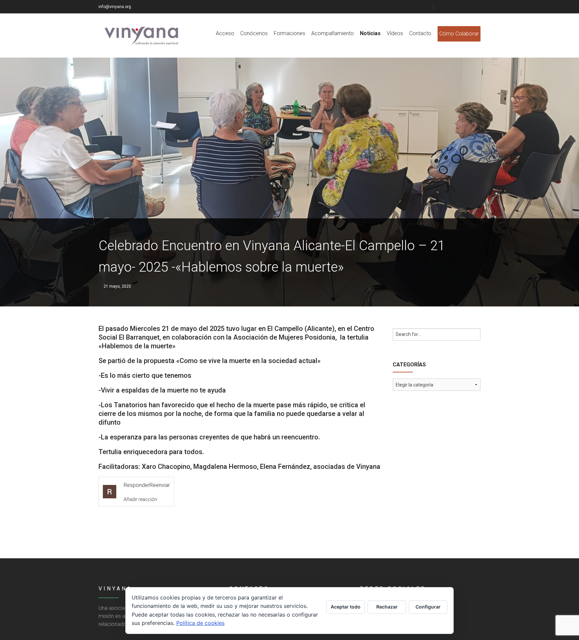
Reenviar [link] (159, 485)
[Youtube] (469, 7)
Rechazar (387, 607)
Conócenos (254, 33)
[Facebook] (444, 7)
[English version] (478, 7)
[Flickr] (461, 7)
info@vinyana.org (115, 6)
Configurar (428, 607)
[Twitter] (453, 7)
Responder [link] (136, 485)
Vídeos (395, 33)
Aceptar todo (346, 607)
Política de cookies (200, 623)
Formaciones (289, 33)
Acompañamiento (332, 33)
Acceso (225, 33)
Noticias (370, 33)
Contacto (420, 33)
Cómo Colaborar (459, 33)
